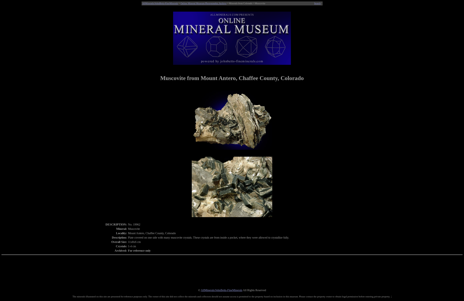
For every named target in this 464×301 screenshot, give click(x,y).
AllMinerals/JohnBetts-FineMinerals (160, 3)
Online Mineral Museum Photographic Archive (204, 3)
